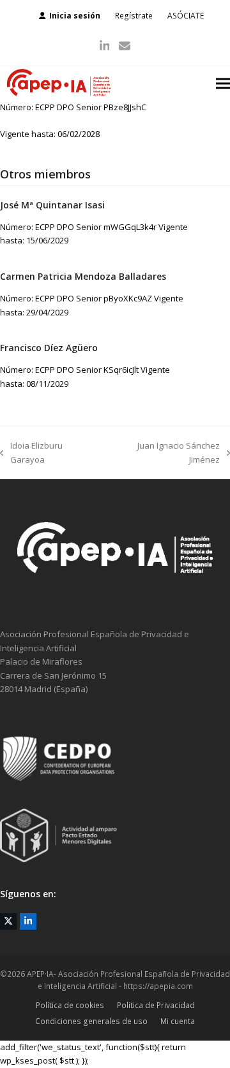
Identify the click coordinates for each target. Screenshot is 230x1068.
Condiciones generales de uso (91, 1021)
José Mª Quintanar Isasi (52, 205)
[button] (223, 83)
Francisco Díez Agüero (49, 348)
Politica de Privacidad (156, 1005)
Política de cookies (70, 1005)
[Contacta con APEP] (115, 595)
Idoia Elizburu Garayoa (31, 453)
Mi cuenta (177, 1021)
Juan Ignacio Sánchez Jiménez (164, 453)
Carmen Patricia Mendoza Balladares (83, 276)
